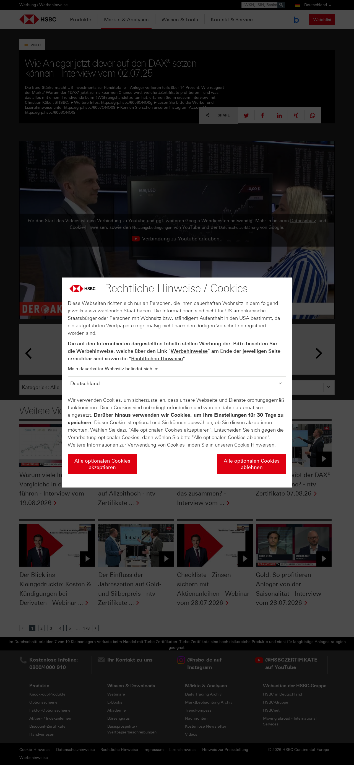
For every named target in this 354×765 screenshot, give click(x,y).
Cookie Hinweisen (254, 445)
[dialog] (177, 383)
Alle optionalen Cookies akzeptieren (102, 464)
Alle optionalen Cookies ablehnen (252, 464)
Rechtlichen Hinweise (157, 359)
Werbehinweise (189, 351)
